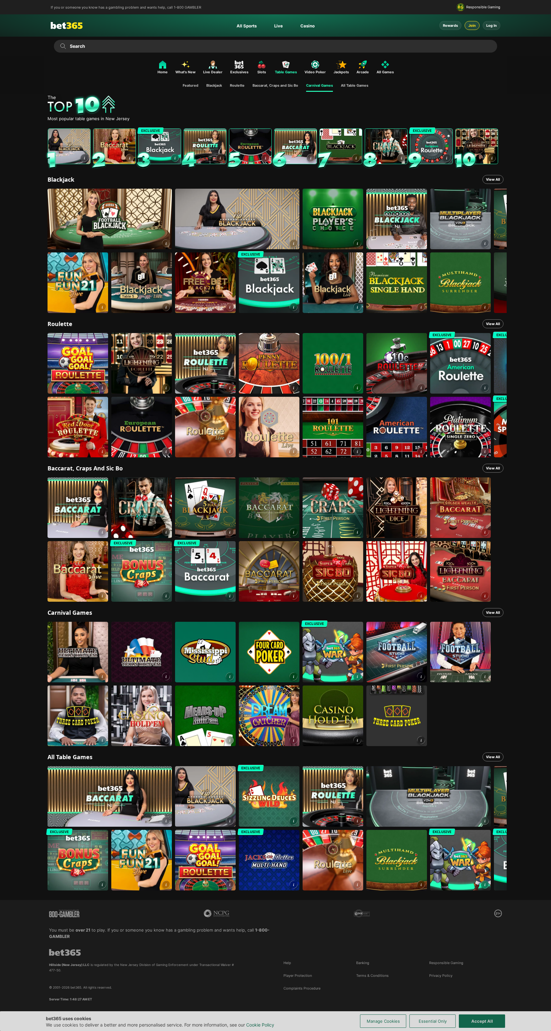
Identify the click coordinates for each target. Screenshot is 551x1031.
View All (493, 179)
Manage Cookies (383, 1021)
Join (472, 25)
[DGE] (362, 913)
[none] (277, 105)
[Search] (63, 46)
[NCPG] (217, 913)
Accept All (482, 1021)
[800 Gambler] (64, 913)
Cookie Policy (260, 1024)
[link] (69, 146)
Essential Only (433, 1021)
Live (278, 25)
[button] (84, 158)
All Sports (247, 25)
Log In (491, 25)
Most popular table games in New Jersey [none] (88, 118)
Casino (307, 25)
